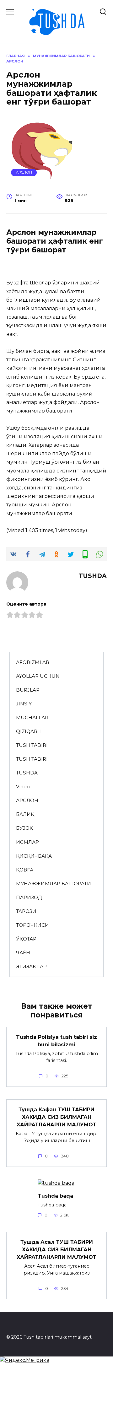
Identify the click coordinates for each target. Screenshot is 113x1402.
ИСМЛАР (27, 842)
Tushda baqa (55, 1196)
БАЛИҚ (25, 814)
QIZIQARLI (29, 731)
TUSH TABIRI (32, 745)
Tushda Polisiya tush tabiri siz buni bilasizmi (56, 1041)
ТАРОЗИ (26, 911)
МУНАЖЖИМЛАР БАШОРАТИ (53, 884)
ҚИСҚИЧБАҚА (34, 856)
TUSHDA (27, 773)
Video (23, 787)
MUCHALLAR (32, 717)
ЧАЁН (23, 953)
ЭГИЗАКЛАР (31, 966)
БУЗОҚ (24, 828)
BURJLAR (28, 690)
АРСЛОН (24, 172)
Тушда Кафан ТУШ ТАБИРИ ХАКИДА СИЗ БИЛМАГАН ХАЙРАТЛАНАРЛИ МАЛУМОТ (56, 1117)
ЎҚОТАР (26, 939)
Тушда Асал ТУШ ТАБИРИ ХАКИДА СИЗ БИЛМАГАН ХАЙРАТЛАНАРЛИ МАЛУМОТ (56, 1249)
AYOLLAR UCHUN (38, 676)
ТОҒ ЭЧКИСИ (32, 925)
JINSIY (24, 704)
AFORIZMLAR (32, 662)
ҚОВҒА (24, 870)
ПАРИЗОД (29, 897)
